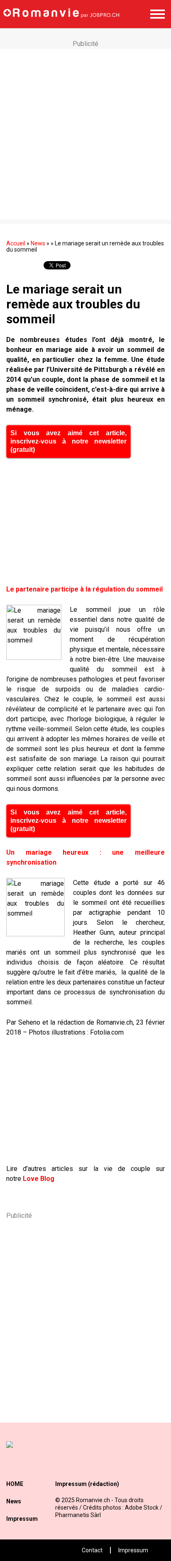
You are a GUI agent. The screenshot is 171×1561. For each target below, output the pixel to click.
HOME (14, 1484)
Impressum (22, 1518)
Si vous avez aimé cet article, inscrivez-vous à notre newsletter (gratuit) (68, 441)
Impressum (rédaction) (87, 1484)
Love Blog (38, 1179)
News (38, 243)
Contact (92, 1550)
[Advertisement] (85, 134)
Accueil (15, 243)
